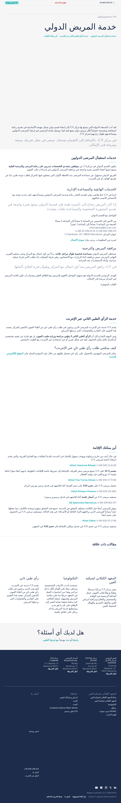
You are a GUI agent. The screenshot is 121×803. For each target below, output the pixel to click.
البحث (75, 701)
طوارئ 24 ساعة (60, 3)
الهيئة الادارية (111, 715)
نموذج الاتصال (77, 240)
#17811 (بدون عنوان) (107, 711)
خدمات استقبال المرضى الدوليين (103, 36)
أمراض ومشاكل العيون (69, 697)
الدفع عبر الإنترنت (32, 776)
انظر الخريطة (111, 674)
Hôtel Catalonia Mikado (83, 465)
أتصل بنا (36, 772)
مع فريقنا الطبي (51, 640)
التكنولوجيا (70, 578)
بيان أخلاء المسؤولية (79, 797)
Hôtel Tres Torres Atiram (82, 480)
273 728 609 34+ (105, 3)
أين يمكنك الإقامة (50, 36)
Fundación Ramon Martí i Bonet (64, 708)
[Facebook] (101, 788)
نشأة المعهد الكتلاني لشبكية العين (103, 697)
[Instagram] (106, 788)
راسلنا (76, 640)
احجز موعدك (10, 3)
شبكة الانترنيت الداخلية (54, 797)
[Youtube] (96, 788)
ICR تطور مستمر (71, 711)
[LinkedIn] (115, 788)
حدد (67, 640)
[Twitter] (111, 788)
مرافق (113, 708)
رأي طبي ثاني (29, 578)
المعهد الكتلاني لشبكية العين (101, 580)
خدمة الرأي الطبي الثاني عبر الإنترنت (74, 36)
